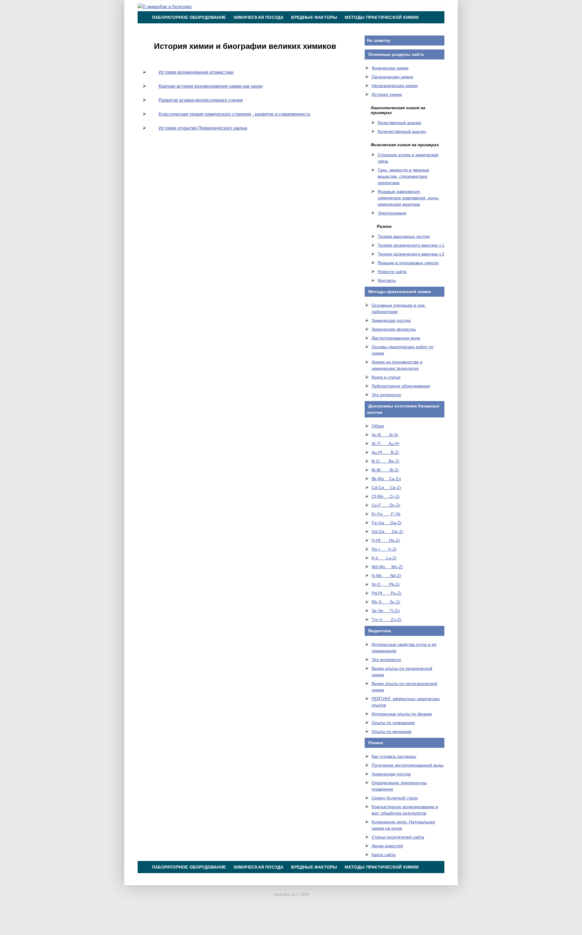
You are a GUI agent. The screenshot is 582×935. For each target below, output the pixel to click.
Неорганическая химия (395, 85)
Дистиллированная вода (396, 338)
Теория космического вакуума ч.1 (411, 245)
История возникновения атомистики (196, 72)
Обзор (378, 426)
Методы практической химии (382, 17)
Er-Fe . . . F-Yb (386, 513)
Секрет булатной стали (395, 797)
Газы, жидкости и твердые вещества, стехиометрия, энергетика (403, 176)
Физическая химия (390, 68)
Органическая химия (392, 76)
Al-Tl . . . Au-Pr (386, 443)
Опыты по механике (392, 731)
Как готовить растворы (394, 756)
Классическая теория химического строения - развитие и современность (234, 113)
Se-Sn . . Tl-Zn (386, 610)
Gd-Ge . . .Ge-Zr (387, 531)
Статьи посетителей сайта (398, 837)
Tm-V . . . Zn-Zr (387, 619)
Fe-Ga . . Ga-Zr (387, 522)
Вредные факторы (314, 17)
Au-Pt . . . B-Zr (385, 452)
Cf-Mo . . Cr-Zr (386, 496)
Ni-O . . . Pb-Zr (386, 584)
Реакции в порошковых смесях (408, 262)
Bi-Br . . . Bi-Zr (385, 470)
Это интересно (386, 394)
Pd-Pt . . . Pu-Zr (387, 593)
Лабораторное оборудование (189, 17)
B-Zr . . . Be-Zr (386, 461)
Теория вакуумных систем (404, 236)
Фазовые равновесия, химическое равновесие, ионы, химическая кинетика (409, 198)
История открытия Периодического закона (203, 127)
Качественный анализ (399, 122)
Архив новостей (387, 845)
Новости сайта (392, 271)
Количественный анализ (402, 131)
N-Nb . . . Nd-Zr (386, 575)
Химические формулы (394, 329)
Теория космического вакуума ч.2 (411, 253)
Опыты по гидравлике (393, 722)
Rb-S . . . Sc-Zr (386, 601)
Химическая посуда (258, 17)
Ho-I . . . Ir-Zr (384, 549)
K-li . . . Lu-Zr (384, 557)
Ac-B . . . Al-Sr (385, 434)
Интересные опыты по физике (402, 713)
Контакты (300, 29)
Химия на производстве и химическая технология (216, 29)
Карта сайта (384, 854)
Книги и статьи (386, 377)
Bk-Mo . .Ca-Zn (386, 478)
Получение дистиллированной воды (407, 765)
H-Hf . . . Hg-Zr (386, 540)
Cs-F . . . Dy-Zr (386, 505)
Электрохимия (392, 213)
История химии (387, 94)
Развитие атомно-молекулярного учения (201, 100)
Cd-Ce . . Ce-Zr (386, 487)
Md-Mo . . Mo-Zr (387, 566)
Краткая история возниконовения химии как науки (211, 86)
